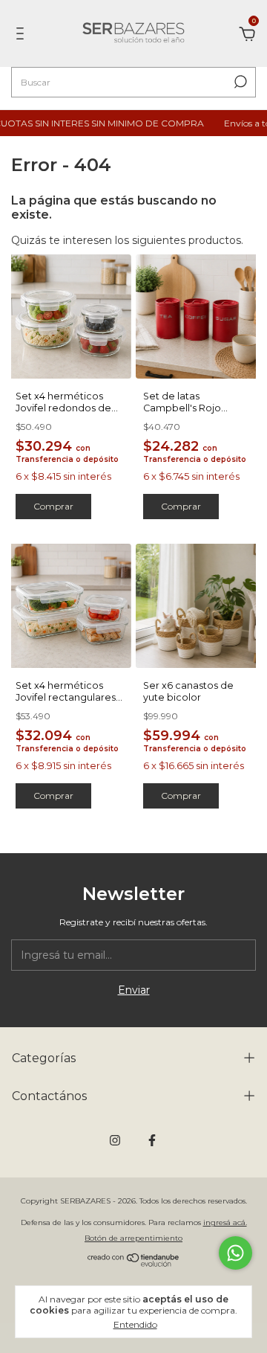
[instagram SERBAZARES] (115, 1140)
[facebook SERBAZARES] (152, 1140)
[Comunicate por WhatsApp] (235, 1253)
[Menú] (22, 36)
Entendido (135, 1324)
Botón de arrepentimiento (133, 1238)
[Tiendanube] (134, 1263)
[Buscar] (239, 82)
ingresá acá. (225, 1222)
